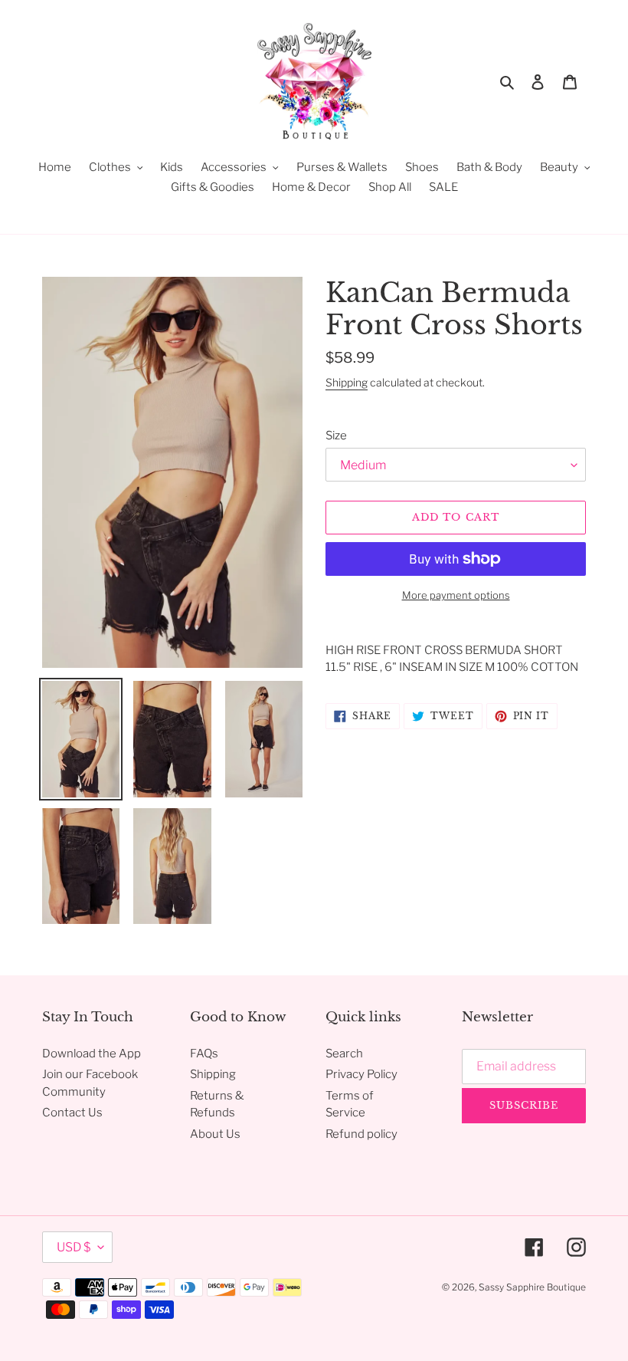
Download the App (91, 1053)
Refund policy (361, 1134)
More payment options (456, 595)
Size (336, 435)
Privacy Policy (361, 1074)
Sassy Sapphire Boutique (532, 1287)
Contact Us (72, 1112)
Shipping (346, 382)
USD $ (73, 1247)
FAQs (204, 1053)
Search (344, 1053)
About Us (215, 1134)
